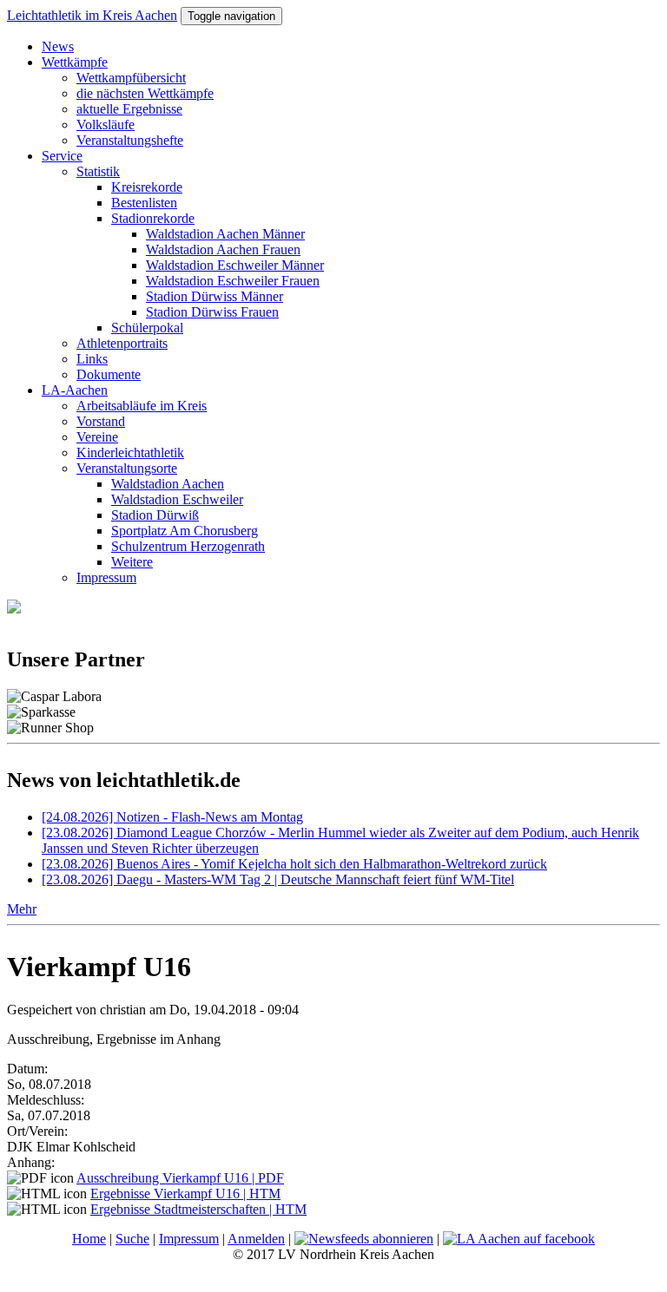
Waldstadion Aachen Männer (225, 233)
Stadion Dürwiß (155, 515)
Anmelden (256, 1238)
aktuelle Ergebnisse (129, 109)
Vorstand (100, 421)
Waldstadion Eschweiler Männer (235, 265)
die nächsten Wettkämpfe (145, 93)
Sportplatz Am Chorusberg (184, 530)
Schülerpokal (147, 327)
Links (92, 358)
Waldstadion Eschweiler (177, 499)
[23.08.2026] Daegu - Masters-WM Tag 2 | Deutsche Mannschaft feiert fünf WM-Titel (278, 879)
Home (89, 1238)
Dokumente (108, 374)
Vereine (97, 437)
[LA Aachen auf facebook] (519, 1238)
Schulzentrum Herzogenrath (188, 546)
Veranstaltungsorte (126, 468)
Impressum (106, 577)
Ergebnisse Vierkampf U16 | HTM (185, 1193)
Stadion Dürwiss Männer (214, 296)
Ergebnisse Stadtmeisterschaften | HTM (198, 1209)
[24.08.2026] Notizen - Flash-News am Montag (172, 817)
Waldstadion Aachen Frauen (223, 249)
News (58, 46)
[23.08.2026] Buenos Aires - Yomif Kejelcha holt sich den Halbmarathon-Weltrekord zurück (294, 863)
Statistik (98, 171)
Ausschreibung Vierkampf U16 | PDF (180, 1178)
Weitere (132, 561)
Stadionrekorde (153, 218)
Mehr (21, 909)
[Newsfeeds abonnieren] (363, 1238)
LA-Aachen (75, 390)
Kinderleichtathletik (130, 452)
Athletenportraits (122, 343)
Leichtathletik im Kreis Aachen (92, 15)
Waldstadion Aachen (167, 483)
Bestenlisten (144, 202)
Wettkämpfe (75, 62)
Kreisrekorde (146, 187)
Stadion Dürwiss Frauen (212, 312)
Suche (132, 1238)
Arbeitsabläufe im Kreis (141, 405)
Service (62, 155)
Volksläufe (105, 124)
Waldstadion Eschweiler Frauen (233, 280)
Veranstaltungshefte (129, 140)
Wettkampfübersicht (131, 77)
